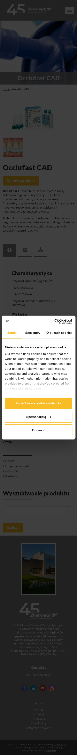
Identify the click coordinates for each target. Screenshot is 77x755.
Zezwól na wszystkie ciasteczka (38, 403)
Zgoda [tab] (12, 332)
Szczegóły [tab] (32, 332)
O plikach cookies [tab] (59, 332)
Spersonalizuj (36, 416)
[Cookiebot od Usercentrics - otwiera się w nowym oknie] (54, 321)
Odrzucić (38, 430)
